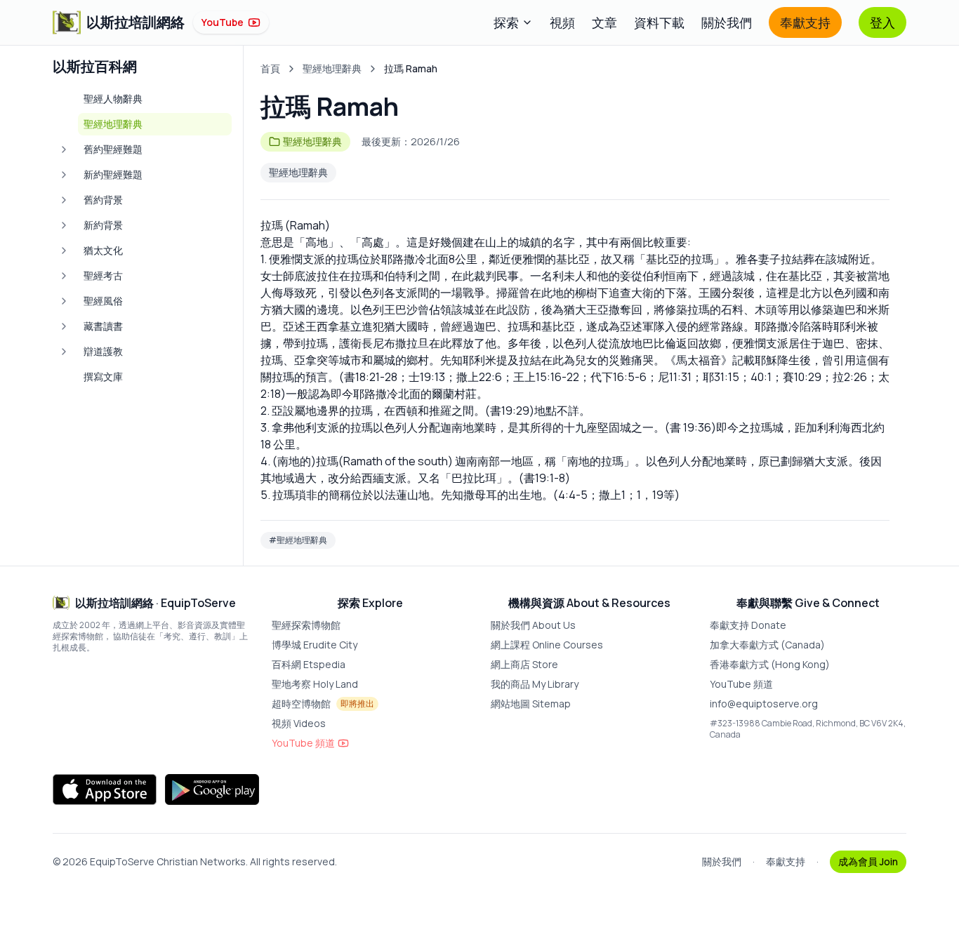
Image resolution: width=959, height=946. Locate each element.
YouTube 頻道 (303, 743)
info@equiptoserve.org (764, 703)
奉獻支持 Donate (748, 625)
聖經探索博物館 (306, 625)
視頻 (562, 22)
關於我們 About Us (533, 625)
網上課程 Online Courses (547, 644)
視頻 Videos (299, 723)
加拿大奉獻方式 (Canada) (767, 644)
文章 (604, 22)
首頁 (270, 68)
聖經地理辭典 (332, 68)
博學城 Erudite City (314, 644)
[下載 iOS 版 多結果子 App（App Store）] (105, 789)
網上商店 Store (524, 664)
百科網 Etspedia (308, 664)
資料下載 (659, 22)
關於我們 (726, 22)
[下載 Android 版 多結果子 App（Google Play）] (212, 789)
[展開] (64, 149)
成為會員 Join (868, 861)
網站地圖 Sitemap (531, 703)
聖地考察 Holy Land (315, 684)
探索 (506, 22)
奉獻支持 (805, 22)
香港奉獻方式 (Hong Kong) (770, 664)
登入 (882, 22)
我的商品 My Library (534, 684)
